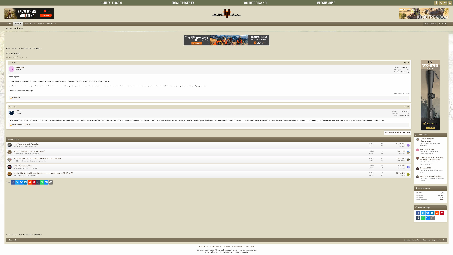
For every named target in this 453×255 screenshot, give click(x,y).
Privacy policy (426, 240)
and (21, 124)
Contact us (407, 240)
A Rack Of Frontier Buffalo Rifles (430, 176)
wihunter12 (401, 161)
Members (50, 24)
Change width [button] (12, 240)
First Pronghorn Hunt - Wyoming (26, 144)
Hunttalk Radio (214, 246)
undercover (401, 168)
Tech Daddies (253, 250)
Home (9, 24)
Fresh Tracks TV (226, 246)
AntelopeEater (18, 154)
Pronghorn (32, 146)
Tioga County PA (404, 115)
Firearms (422, 172)
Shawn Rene (12, 57)
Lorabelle (402, 146)
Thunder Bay (405, 72)
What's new (28, 24)
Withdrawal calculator (427, 149)
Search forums (18, 28)
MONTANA (423, 145)
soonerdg (17, 146)
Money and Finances (426, 154)
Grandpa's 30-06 (425, 168)
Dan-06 (403, 175)
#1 (408, 63)
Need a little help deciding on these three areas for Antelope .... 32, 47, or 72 (43, 173)
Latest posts (422, 135)
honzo (442, 200)
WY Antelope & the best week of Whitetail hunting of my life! (37, 159)
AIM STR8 (17, 175)
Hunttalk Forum (203, 246)
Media (40, 24)
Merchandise (238, 246)
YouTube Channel (250, 246)
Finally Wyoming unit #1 (23, 166)
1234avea (402, 153)
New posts (9, 28)
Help (433, 240)
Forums (18, 24)
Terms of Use (416, 240)
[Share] (405, 63)
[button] (34, 24)
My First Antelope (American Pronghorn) (29, 151)
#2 (408, 106)
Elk (36, 168)
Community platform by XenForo (214, 250)
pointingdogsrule (19, 168)
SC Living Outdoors (20, 161)
